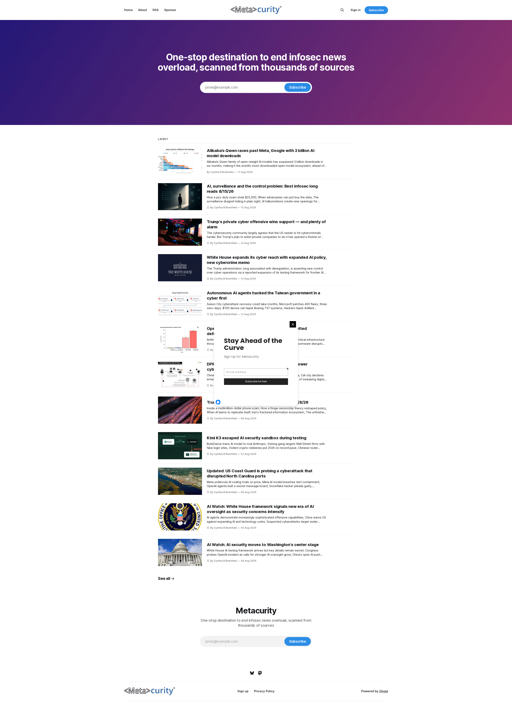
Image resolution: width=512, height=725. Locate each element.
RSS (156, 10)
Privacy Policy (264, 691)
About (142, 10)
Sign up (242, 691)
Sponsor (170, 10)
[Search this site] (342, 10)
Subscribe (376, 10)
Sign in (356, 10)
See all (164, 578)
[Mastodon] (260, 673)
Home (128, 10)
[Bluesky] (252, 673)
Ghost (383, 691)
